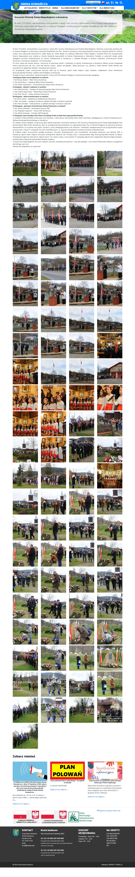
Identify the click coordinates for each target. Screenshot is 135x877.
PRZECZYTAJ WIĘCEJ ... (22, 804)
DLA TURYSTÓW (89, 8)
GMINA (55, 8)
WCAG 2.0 (119, 865)
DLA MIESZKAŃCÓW (70, 8)
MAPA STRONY (111, 843)
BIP (108, 845)
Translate (97, 4)
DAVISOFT (112, 865)
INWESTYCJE (45, 8)
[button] (21, 817)
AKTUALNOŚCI (30, 8)
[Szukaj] (120, 3)
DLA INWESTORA (107, 8)
